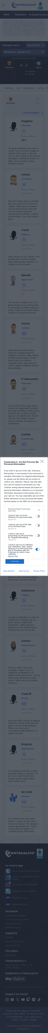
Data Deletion (9, 571)
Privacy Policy (39, 571)
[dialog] (24, 516)
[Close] (42, 462)
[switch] (38, 516)
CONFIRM (15, 561)
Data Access (24, 571)
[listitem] (24, 510)
